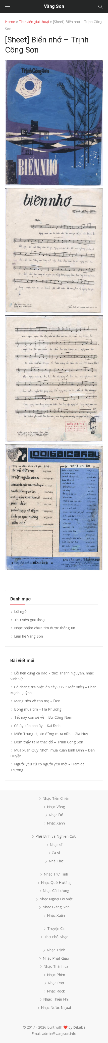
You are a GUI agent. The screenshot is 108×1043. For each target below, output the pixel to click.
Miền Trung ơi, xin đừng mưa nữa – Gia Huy (51, 733)
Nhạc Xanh (56, 823)
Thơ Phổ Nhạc (56, 936)
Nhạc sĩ (56, 844)
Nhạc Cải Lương (56, 890)
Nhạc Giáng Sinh (56, 906)
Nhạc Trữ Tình (56, 874)
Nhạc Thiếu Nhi (56, 999)
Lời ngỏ (20, 611)
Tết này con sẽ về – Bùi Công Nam (43, 717)
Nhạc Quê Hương (56, 882)
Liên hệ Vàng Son (28, 636)
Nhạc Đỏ (56, 814)
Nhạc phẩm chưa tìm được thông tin (44, 627)
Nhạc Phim (56, 974)
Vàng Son (54, 6)
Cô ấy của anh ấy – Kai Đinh (37, 725)
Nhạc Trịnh (56, 949)
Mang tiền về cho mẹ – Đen (37, 700)
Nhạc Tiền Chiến (55, 798)
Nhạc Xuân (56, 915)
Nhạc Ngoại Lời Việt (56, 898)
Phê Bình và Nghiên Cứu (55, 836)
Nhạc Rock (56, 990)
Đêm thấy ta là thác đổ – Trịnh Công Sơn (48, 741)
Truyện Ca (56, 928)
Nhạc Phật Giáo (56, 958)
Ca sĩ (56, 852)
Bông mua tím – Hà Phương (38, 709)
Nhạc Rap (56, 982)
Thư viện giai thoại (34, 21)
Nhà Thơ (56, 860)
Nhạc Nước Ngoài (56, 1007)
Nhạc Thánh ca (55, 966)
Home (10, 21)
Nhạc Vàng (56, 806)
